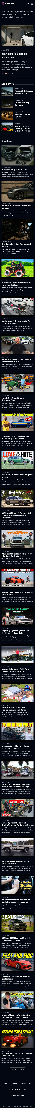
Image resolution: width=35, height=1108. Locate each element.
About (6, 1084)
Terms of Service (14, 1089)
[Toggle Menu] (32, 3)
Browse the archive (17, 1069)
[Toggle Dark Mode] (28, 4)
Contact (14, 1084)
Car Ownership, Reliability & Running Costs (20, 1106)
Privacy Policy (26, 1084)
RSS (25, 1089)
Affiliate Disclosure (17, 1095)
